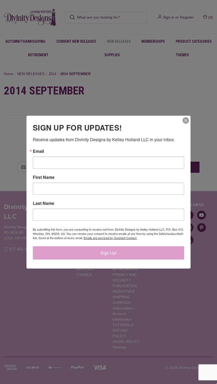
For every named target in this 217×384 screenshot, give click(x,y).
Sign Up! (108, 253)
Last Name (43, 203)
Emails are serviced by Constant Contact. (110, 238)
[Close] (186, 120)
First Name (44, 177)
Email (38, 151)
